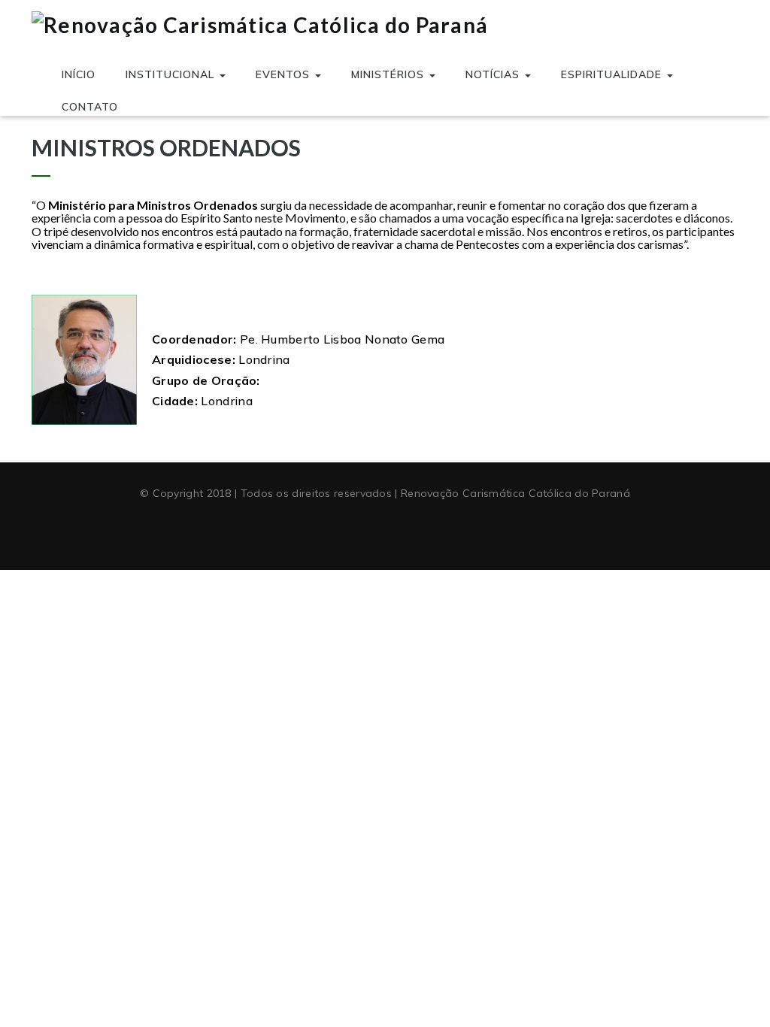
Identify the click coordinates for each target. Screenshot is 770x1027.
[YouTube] (385, 531)
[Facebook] (357, 531)
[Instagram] (413, 531)
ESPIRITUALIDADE (613, 74)
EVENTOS (285, 74)
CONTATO (90, 107)
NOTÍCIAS (494, 74)
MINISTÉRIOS (389, 74)
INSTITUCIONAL (172, 74)
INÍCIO (78, 74)
